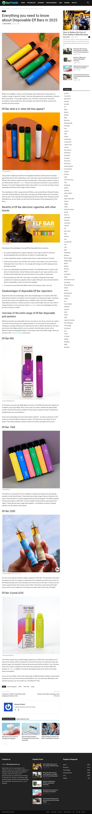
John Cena (67, 231)
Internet (66, 225)
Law (65, 239)
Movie (66, 263)
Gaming (67, 3)
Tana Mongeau (68, 323)
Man (65, 250)
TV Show (66, 336)
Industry (66, 220)
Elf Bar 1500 (26, 686)
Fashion (66, 171)
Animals (66, 104)
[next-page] (6, 744)
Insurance (67, 223)
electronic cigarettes (12, 686)
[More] (20, 28)
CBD (65, 134)
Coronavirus (67, 142)
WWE (65, 344)
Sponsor (66, 309)
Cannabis (67, 126)
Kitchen (66, 236)
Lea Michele (67, 242)
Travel (66, 333)
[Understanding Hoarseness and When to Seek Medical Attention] (50, 729)
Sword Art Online (69, 320)
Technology (31, 3)
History (66, 201)
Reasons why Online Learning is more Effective (48, 695)
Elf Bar (20, 686)
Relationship (68, 293)
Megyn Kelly (67, 261)
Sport (65, 312)
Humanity (67, 217)
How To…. (67, 215)
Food (65, 177)
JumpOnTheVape (16, 333)
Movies (66, 266)
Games (66, 188)
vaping (11, 669)
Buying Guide (68, 123)
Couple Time (68, 144)
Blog (65, 117)
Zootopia (66, 347)
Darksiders (67, 153)
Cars (60, 3)
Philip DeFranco (69, 285)
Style (65, 317)
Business (41, 3)
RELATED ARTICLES (8, 719)
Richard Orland (7, 23)
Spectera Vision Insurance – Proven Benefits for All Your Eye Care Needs (30, 738)
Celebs (66, 136)
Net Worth (67, 274)
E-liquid (21, 183)
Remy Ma (67, 296)
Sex (65, 301)
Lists (65, 247)
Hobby (66, 204)
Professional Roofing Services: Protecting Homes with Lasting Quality (81, 76)
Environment (68, 169)
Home (23, 3)
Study (66, 315)
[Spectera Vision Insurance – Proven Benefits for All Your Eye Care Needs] (31, 729)
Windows (67, 342)
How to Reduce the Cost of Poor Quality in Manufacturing (75, 33)
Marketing (67, 252)
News (65, 277)
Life (65, 244)
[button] (88, 3)
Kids (65, 234)
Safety (66, 298)
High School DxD (69, 198)
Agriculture (67, 99)
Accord (66, 93)
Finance (66, 174)
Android (66, 101)
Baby (65, 109)
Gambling (67, 185)
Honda (66, 212)
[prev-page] (3, 744)
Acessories (67, 96)
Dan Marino (67, 150)
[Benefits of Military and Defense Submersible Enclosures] (67, 60)
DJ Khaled (67, 155)
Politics (66, 290)
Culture (66, 147)
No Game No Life (69, 279)
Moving (66, 269)
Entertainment (51, 3)
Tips (65, 331)
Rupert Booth (66, 37)
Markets (66, 255)
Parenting (67, 282)
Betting (66, 115)
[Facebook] (4, 28)
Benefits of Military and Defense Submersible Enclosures (79, 59)
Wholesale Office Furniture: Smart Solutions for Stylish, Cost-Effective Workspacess (81, 50)
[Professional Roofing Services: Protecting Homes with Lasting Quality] (67, 77)
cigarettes (33, 305)
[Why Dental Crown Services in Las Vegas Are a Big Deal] (11, 729)
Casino (66, 131)
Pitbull (66, 288)
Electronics (67, 163)
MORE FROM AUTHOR (22, 719)
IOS (65, 228)
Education (67, 161)
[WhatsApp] (16, 28)
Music (66, 271)
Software (66, 306)
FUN (65, 182)
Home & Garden (69, 209)
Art (65, 107)
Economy (67, 158)
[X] (8, 28)
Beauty (66, 112)
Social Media (68, 304)
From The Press (68, 180)
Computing (67, 139)
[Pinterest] (12, 28)
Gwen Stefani (68, 193)
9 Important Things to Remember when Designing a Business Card (14, 695)
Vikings (66, 339)
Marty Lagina (68, 258)
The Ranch (67, 328)
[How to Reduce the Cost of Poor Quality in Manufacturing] (76, 20)
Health (74, 3)
